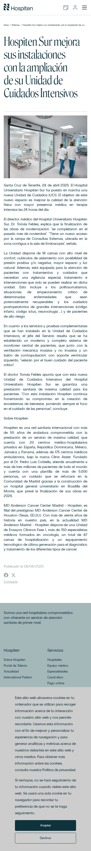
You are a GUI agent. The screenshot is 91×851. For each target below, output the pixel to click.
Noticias (16, 25)
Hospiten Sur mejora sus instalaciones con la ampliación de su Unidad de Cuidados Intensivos (53, 25)
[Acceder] (75, 7)
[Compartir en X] (13, 575)
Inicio (6, 25)
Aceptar (45, 825)
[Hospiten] (18, 7)
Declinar (45, 838)
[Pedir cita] (66, 7)
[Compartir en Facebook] (6, 575)
